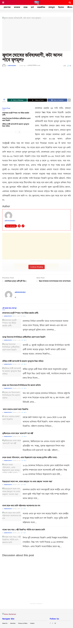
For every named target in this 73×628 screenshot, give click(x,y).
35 (26, 364)
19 (25, 533)
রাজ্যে (25, 7)
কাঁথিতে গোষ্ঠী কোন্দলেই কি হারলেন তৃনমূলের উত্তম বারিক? (15, 125)
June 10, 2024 (17, 388)
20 (26, 388)
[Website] (23, 225)
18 (25, 484)
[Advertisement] (36, 82)
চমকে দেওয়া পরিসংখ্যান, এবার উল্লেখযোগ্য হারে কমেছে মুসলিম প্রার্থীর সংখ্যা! (29, 457)
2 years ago (22, 65)
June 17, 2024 (17, 340)
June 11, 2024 (16, 364)
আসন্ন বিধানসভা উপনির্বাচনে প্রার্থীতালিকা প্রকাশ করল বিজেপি (16, 119)
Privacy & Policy (22, 623)
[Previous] (15, 132)
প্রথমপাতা (7, 7)
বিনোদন (61, 7)
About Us (4, 623)
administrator (12, 65)
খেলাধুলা (52, 7)
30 (26, 412)
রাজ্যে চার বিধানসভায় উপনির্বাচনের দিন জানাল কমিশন (21, 385)
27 (26, 460)
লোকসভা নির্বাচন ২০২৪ (34, 65)
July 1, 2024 (16, 316)
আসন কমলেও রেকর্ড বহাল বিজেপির (15, 409)
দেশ (32, 7)
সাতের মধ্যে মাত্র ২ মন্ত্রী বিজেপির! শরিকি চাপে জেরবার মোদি (23, 529)
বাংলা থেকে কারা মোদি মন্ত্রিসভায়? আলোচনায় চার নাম (21, 505)
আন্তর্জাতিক (41, 7)
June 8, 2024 (16, 484)
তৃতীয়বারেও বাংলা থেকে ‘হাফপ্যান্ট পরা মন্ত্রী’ (17, 433)
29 (26, 340)
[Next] (19, 132)
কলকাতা (17, 7)
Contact (32, 623)
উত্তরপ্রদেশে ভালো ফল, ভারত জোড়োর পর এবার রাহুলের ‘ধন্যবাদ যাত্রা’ (27, 481)
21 (25, 316)
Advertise (12, 623)
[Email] (19, 225)
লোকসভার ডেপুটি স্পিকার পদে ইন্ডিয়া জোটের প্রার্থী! (15, 114)
